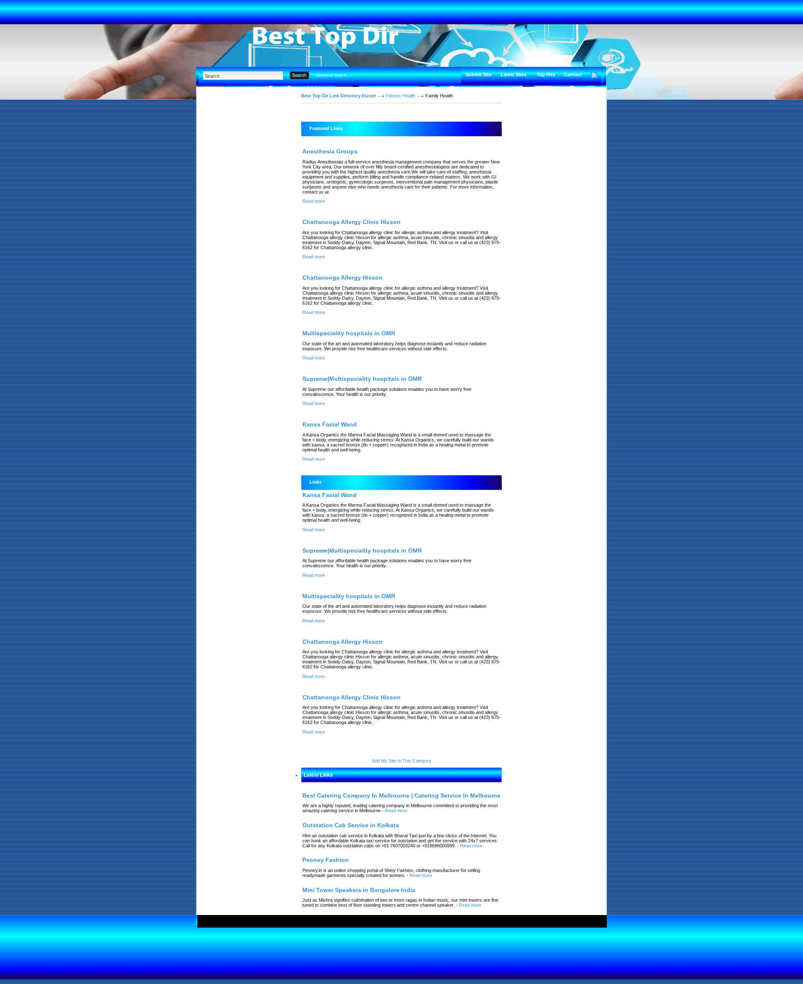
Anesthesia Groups (330, 151)
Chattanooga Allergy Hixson (342, 277)
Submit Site (478, 74)
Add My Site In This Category (401, 760)
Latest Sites (514, 74)
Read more (313, 201)
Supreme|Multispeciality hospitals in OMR (362, 378)
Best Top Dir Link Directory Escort (338, 95)
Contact (573, 74)
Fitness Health (400, 95)
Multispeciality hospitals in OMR (348, 333)
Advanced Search (331, 75)
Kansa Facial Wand (329, 424)
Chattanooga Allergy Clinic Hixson (351, 222)
